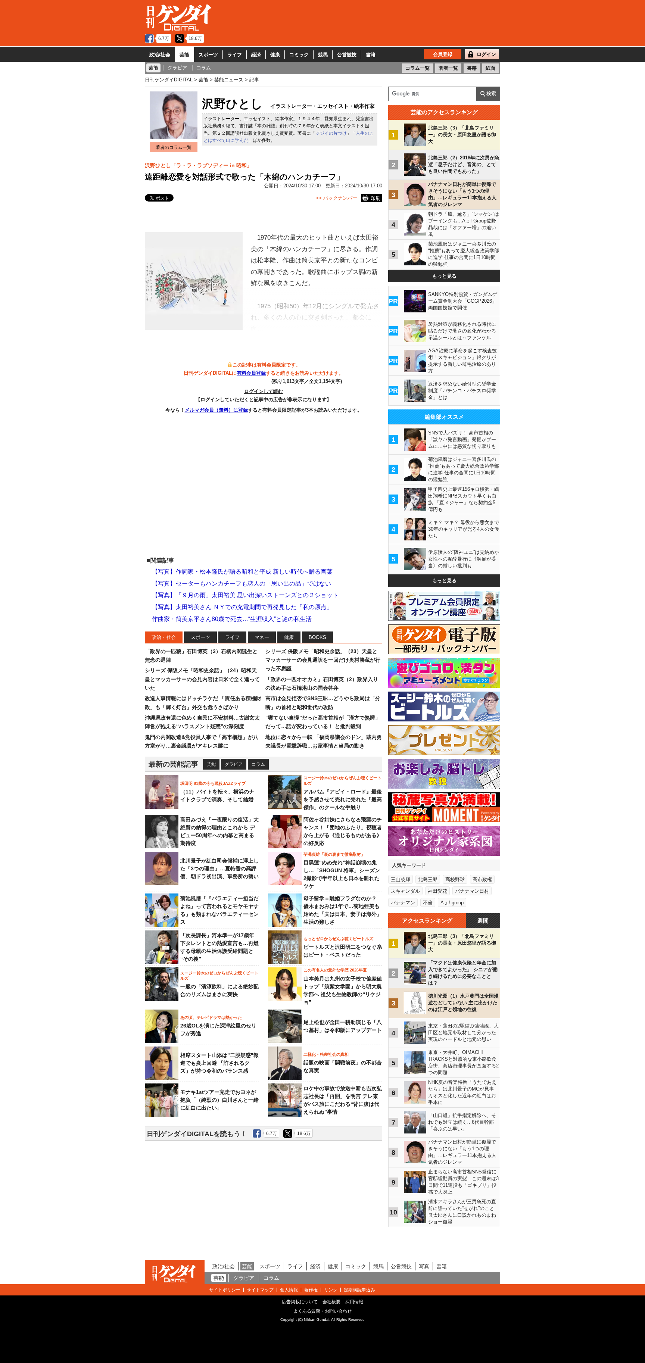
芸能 (184, 54)
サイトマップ (260, 1290)
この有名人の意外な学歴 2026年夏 (335, 970)
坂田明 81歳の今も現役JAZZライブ (213, 783)
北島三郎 (427, 879)
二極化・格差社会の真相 (326, 1054)
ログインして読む (263, 391)
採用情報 (354, 1301)
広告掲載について (300, 1301)
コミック (299, 54)
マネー (262, 637)
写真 (424, 1266)
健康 (275, 54)
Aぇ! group (452, 902)
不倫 (428, 902)
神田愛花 (437, 891)
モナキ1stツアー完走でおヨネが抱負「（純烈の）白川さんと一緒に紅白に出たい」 (219, 1100)
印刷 (375, 198)
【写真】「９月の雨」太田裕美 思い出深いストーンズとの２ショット (245, 595)
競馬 (323, 54)
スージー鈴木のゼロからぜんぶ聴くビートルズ (342, 780)
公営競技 (346, 54)
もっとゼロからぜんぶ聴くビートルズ (338, 938)
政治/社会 (159, 54)
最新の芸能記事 (173, 764)
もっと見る (444, 276)
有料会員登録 (251, 373)
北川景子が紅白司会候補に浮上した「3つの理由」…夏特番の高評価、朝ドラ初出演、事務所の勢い (219, 868)
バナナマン (403, 902)
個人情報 (289, 1290)
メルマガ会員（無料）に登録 (216, 410)
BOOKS (317, 637)
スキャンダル (405, 891)
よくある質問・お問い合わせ (322, 1311)
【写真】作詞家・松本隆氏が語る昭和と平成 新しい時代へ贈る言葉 (242, 571)
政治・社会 (164, 637)
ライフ (234, 54)
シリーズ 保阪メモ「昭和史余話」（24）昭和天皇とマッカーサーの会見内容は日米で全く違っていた (202, 679)
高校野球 (455, 879)
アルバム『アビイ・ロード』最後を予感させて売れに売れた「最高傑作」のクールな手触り (342, 799)
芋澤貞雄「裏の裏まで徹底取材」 (334, 854)
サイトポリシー (224, 1290)
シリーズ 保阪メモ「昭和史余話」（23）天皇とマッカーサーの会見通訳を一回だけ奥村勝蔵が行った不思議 (322, 660)
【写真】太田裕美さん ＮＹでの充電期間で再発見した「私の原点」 (242, 607)
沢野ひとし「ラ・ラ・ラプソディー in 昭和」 (198, 165)
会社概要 (331, 1301)
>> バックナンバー (336, 198)
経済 (256, 54)
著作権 (311, 1290)
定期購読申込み (359, 1290)
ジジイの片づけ (331, 133)
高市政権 (482, 879)
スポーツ (208, 54)
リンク (330, 1290)
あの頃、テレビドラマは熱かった (211, 1017)
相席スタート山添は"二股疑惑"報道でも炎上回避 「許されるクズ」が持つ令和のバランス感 (219, 1063)
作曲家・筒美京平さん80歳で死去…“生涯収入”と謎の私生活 (232, 619)
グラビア (234, 764)
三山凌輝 (400, 879)
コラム (258, 764)
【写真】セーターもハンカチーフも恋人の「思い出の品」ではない (241, 583)
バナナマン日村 (472, 891)
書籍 (371, 54)
